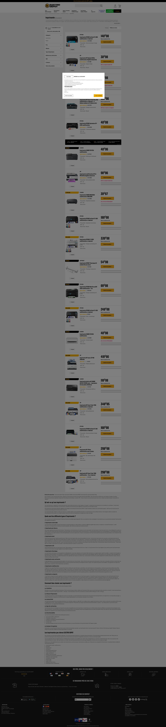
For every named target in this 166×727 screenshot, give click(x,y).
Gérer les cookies (68, 95)
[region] (83, 86)
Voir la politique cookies (68, 86)
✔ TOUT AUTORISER (98, 95)
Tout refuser (69, 76)
